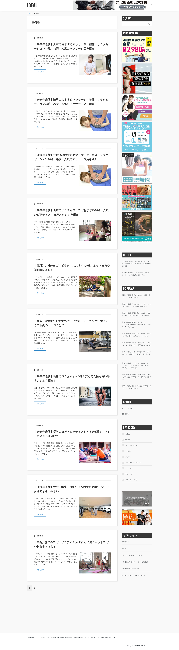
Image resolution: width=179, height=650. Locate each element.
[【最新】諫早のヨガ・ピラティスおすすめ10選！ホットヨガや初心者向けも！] (95, 563)
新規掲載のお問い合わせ (81, 637)
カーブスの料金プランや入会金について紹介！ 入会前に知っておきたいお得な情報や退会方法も (136, 263)
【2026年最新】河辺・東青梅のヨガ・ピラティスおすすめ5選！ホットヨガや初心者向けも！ (136, 354)
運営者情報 (125, 414)
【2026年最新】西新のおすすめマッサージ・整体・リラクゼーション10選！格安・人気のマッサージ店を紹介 (136, 324)
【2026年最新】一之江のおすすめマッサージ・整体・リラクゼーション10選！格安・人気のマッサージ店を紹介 (136, 365)
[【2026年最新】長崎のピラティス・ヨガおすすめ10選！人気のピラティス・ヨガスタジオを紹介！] (95, 231)
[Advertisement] (89, 613)
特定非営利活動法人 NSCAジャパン (133, 575)
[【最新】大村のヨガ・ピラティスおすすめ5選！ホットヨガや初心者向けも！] (95, 286)
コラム (127, 434)
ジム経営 (128, 451)
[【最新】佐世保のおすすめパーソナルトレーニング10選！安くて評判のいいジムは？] (95, 341)
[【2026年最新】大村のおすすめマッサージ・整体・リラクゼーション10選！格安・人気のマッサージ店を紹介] (95, 65)
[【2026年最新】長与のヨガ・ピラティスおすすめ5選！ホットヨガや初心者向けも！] (95, 452)
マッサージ (129, 474)
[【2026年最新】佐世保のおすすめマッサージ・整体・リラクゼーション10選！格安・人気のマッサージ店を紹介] (95, 175)
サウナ (127, 440)
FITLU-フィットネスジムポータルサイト (103, 637)
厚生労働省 (125, 542)
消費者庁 (124, 548)
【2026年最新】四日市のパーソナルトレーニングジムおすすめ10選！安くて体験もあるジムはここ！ (136, 377)
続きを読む (40, 71)
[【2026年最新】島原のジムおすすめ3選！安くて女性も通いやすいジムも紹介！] (95, 396)
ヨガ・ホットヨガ (131, 480)
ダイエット (129, 457)
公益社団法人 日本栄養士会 (130, 569)
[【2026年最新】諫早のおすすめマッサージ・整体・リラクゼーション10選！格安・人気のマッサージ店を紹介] (95, 120)
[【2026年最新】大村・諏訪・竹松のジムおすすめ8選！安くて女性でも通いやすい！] (95, 507)
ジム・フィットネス (131, 445)
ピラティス (129, 468)
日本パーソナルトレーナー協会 (132, 555)
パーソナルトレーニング (133, 462)
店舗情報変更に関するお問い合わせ (62, 637)
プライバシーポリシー (129, 408)
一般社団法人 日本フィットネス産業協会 (135, 562)
